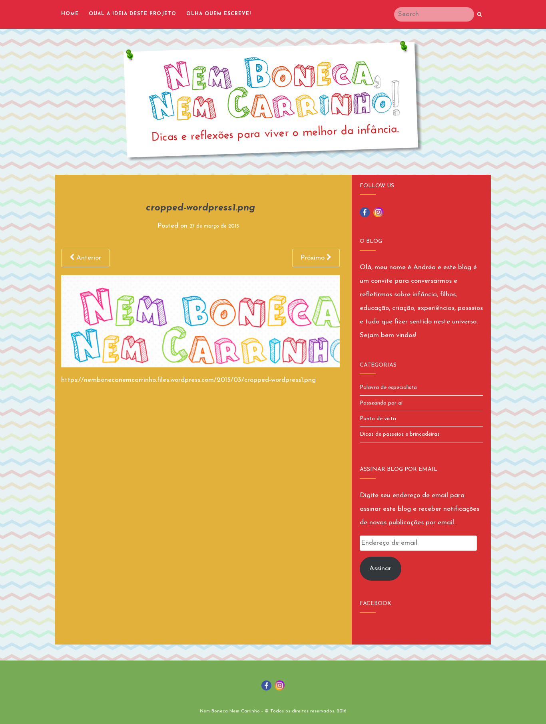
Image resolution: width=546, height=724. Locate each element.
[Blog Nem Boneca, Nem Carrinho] (273, 101)
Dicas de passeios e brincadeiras (400, 434)
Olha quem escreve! (218, 14)
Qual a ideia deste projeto (132, 14)
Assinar (380, 568)
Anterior (87, 257)
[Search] (479, 15)
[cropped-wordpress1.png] (200, 320)
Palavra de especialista (388, 388)
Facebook (375, 604)
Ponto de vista (378, 419)
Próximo (314, 257)
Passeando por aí (381, 403)
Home (70, 14)
